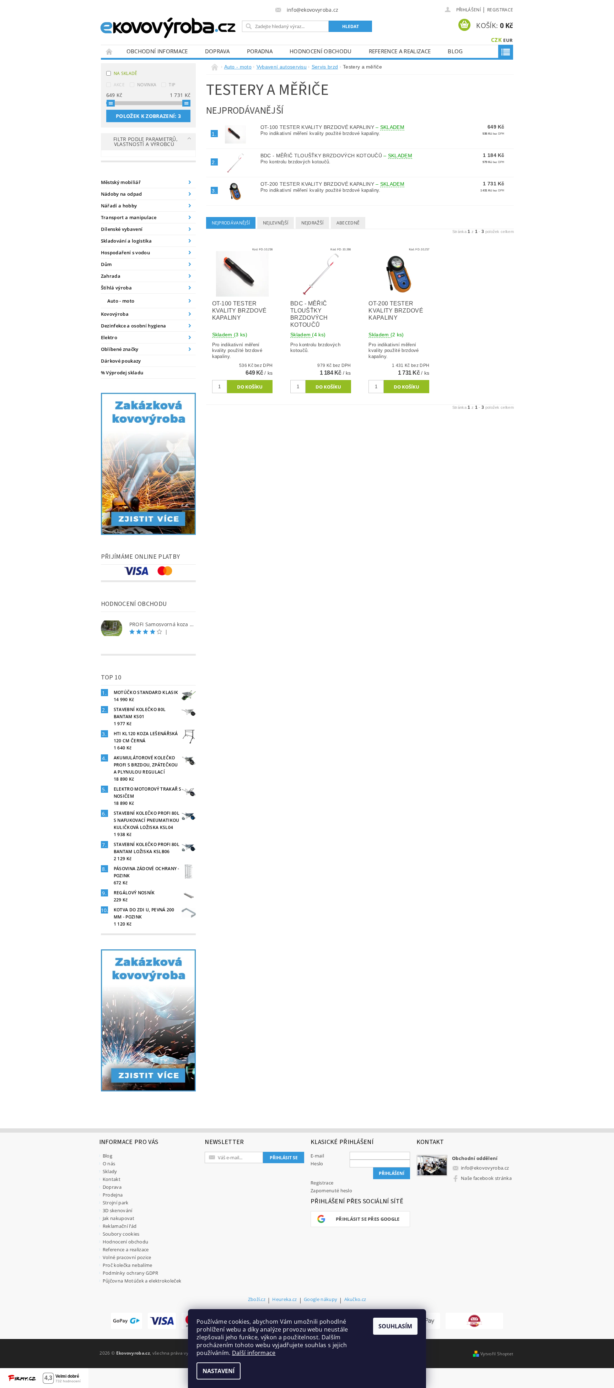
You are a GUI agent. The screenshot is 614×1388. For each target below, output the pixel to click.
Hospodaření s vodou (125, 252)
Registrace (500, 10)
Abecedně (348, 223)
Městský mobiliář (121, 182)
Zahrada (110, 276)
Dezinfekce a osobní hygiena (133, 325)
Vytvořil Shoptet (496, 1354)
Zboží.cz (257, 1299)
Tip (172, 85)
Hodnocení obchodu (320, 51)
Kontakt (111, 1179)
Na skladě (126, 73)
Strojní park (116, 1202)
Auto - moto (121, 301)
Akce (119, 85)
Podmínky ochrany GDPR (130, 1273)
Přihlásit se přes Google (368, 1219)
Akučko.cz (355, 1299)
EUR (508, 40)
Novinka (146, 85)
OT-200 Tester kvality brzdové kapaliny (332, 184)
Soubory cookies (121, 1234)
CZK (496, 39)
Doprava (217, 51)
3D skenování (118, 1210)
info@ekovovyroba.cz (485, 1168)
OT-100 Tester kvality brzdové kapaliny (332, 127)
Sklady (110, 1171)
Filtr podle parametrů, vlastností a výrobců (145, 141)
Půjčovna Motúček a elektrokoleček (142, 1281)
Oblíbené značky (120, 349)
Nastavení (219, 1371)
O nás (109, 1163)
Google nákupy (320, 1299)
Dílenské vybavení (121, 229)
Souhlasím (395, 1326)
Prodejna (113, 1195)
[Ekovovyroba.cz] (168, 26)
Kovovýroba (115, 314)
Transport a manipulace (128, 217)
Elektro (109, 337)
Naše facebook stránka (486, 1178)
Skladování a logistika (126, 241)
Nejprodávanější (231, 223)
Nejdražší (312, 223)
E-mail (317, 1156)
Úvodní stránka (109, 51)
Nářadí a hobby (119, 205)
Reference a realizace (400, 51)
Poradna (260, 51)
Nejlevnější (276, 223)
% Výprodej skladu (122, 372)
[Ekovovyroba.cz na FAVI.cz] (474, 1321)
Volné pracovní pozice (127, 1257)
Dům (106, 264)
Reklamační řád (119, 1226)
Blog (455, 51)
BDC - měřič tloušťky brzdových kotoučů (336, 155)
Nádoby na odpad (121, 194)
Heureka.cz (284, 1299)
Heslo (317, 1163)
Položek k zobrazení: (148, 116)
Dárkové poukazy (121, 361)
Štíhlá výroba (116, 287)
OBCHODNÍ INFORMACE (157, 51)
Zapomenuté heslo (331, 1190)
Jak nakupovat (118, 1218)
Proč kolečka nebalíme (127, 1265)
